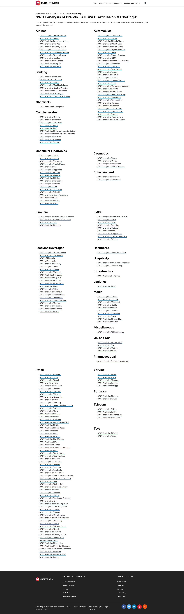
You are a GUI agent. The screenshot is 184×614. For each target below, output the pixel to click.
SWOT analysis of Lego (107, 436)
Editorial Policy (121, 593)
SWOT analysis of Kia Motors (109, 97)
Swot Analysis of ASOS (49, 540)
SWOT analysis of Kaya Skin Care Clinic (55, 478)
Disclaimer (120, 589)
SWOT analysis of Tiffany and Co (53, 535)
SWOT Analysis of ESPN (107, 308)
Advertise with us (69, 597)
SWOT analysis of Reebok (50, 493)
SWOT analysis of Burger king (52, 397)
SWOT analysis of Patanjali (108, 228)
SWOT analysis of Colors (107, 297)
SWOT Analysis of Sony (49, 203)
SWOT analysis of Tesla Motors (110, 117)
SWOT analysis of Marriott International (114, 263)
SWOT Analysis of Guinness (51, 309)
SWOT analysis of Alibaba (50, 408)
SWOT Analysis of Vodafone (109, 418)
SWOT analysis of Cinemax (108, 177)
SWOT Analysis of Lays (49, 286)
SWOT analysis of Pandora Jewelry (54, 487)
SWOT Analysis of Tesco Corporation (55, 448)
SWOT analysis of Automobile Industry (113, 61)
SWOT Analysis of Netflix (108, 322)
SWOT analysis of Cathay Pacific (53, 47)
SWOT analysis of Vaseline (108, 225)
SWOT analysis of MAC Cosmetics (111, 167)
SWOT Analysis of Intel (49, 125)
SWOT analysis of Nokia (49, 158)
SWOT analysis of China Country (111, 332)
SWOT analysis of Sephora (50, 532)
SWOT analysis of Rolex (49, 490)
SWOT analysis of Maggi (49, 269)
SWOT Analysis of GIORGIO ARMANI (54, 422)
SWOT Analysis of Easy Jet (50, 64)
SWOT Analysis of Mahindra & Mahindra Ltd (57, 134)
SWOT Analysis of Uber (107, 374)
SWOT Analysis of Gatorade (51, 275)
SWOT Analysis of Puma (49, 417)
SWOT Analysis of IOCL (107, 351)
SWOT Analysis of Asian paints (52, 107)
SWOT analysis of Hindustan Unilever (112, 217)
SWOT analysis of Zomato (108, 380)
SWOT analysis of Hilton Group (110, 266)
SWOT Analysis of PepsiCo (50, 278)
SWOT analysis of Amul (49, 267)
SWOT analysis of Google (50, 117)
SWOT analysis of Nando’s (50, 467)
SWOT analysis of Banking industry (54, 85)
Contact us (66, 593)
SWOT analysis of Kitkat (49, 289)
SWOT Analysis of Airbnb (108, 383)
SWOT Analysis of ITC (48, 128)
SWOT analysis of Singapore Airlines (54, 52)
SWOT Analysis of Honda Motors (111, 41)
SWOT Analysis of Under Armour (53, 554)
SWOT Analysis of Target (50, 445)
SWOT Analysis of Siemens (50, 139)
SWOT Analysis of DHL (107, 286)
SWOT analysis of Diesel (49, 523)
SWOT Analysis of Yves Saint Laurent (55, 546)
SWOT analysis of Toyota (108, 89)
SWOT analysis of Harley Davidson (111, 55)
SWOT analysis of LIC (48, 222)
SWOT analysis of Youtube (108, 311)
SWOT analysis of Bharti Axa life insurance (57, 217)
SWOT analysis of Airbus (49, 38)
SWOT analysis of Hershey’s (51, 292)
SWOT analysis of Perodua (108, 103)
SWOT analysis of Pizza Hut (51, 386)
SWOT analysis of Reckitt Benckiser (112, 253)
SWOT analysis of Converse (51, 462)
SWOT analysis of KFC (49, 400)
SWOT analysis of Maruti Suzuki (110, 47)
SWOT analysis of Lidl (48, 501)
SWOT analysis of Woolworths (52, 537)
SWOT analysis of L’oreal (107, 158)
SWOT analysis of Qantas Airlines (53, 50)
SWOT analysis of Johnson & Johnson (113, 361)
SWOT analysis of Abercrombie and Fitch (56, 405)
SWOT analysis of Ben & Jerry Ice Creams (56, 476)
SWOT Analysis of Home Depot (52, 428)
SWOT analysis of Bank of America (54, 88)
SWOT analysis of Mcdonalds (51, 255)
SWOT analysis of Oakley (50, 459)
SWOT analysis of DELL (49, 156)
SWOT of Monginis (47, 258)
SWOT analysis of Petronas (108, 348)
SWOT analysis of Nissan (108, 78)
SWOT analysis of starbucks (51, 470)
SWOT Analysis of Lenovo (50, 175)
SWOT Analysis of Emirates (50, 66)
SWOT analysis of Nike (49, 377)
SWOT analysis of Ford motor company (113, 86)
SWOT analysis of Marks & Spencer (54, 504)
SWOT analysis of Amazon (50, 120)
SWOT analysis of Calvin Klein (52, 484)
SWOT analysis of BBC (107, 316)
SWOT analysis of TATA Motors (110, 35)
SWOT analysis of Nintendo (51, 189)
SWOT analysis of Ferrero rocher (53, 253)
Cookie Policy (121, 585)
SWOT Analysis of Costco (50, 436)
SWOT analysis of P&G (106, 222)
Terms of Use (121, 596)
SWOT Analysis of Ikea (49, 431)
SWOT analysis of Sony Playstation (54, 195)
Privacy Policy (121, 581)
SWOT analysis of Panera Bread (52, 295)
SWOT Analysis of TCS (107, 377)
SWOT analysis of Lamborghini (110, 100)
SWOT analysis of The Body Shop (53, 507)
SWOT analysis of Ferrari (107, 38)
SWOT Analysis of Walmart (50, 374)
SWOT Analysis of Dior (49, 450)
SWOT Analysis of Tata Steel (109, 276)
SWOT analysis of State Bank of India (55, 96)
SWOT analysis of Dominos (50, 391)
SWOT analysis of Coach (49, 529)
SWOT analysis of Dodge (107, 114)
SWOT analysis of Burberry (50, 403)
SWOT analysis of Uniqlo (49, 495)
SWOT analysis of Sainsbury (51, 521)
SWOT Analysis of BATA (49, 425)
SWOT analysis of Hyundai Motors (111, 50)
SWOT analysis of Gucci (49, 380)
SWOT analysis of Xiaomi (50, 184)
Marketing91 (47, 3)
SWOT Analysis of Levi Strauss (52, 439)
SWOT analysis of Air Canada (51, 61)
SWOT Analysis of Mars (49, 442)
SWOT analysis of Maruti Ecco (110, 44)
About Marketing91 (69, 581)
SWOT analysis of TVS (106, 83)
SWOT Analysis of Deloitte (50, 225)
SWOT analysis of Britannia (50, 272)
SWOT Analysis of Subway (50, 419)
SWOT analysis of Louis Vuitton (52, 456)
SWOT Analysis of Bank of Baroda (53, 91)
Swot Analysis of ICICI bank (51, 79)
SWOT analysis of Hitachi (50, 192)
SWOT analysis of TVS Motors (110, 109)
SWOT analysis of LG (48, 167)
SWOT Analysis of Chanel (50, 414)
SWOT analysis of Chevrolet (109, 66)
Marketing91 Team (68, 585)
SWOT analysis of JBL (48, 187)
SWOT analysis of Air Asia (50, 44)
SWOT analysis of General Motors (111, 80)
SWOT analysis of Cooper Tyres (110, 111)
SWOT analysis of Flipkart (50, 394)
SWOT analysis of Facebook (109, 302)
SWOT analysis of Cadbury (50, 264)
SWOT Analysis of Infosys (108, 396)
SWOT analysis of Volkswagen (110, 69)
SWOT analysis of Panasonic (51, 181)
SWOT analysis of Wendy (50, 464)
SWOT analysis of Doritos (50, 303)
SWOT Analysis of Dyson (50, 201)
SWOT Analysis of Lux (106, 231)
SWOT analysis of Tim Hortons (52, 473)
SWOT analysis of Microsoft (51, 123)
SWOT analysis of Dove (107, 219)
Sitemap (65, 589)
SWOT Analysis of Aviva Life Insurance (55, 219)
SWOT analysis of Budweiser (51, 297)
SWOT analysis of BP (106, 345)
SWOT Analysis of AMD (49, 198)
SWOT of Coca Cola (48, 261)
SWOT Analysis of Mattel (107, 433)
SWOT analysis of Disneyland (109, 180)
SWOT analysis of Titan (49, 383)
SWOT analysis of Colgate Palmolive (112, 236)
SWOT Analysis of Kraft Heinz (52, 283)
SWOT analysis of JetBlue (50, 58)
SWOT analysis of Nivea (107, 161)
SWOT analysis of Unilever (50, 137)
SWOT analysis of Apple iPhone (52, 164)
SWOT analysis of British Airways (53, 35)
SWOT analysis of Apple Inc (51, 170)
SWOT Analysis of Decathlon (51, 543)
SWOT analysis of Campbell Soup (53, 300)
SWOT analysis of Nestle (49, 142)
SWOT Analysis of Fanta (49, 312)
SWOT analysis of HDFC (49, 82)
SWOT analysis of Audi (107, 52)
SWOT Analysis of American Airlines (54, 41)
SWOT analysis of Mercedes (109, 64)
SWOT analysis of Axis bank (51, 77)
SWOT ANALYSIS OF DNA (108, 299)
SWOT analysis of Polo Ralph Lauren (54, 518)
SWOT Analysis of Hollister (50, 551)
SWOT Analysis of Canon (50, 172)
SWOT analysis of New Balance (52, 515)
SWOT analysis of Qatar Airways (53, 55)
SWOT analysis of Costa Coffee (52, 453)
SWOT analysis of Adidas (50, 389)
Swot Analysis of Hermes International (55, 549)
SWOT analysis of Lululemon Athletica (55, 498)
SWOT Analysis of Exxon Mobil (110, 342)
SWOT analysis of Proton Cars (110, 92)
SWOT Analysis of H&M (49, 434)
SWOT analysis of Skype (107, 399)
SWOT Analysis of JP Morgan (51, 94)
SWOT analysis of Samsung (51, 161)
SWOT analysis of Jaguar (108, 72)
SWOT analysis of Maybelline (109, 164)
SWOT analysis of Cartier (50, 509)
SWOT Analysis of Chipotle (50, 281)
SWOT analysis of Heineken (51, 306)
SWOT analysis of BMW (107, 58)
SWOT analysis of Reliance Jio (110, 415)
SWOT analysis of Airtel (107, 409)
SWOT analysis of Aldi (48, 481)
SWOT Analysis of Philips (50, 178)
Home (38, 14)
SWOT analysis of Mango (50, 512)
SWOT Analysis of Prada (49, 557)
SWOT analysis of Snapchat (109, 313)
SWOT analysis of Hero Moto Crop (111, 94)
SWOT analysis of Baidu (107, 305)
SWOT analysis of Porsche (108, 106)
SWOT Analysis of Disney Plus (110, 319)
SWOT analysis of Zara (49, 411)
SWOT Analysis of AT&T (107, 412)
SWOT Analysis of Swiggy (108, 386)
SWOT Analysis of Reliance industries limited (57, 131)
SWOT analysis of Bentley (108, 75)
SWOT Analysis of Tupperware (110, 233)
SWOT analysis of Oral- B (108, 239)
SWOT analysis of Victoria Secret (53, 526)
